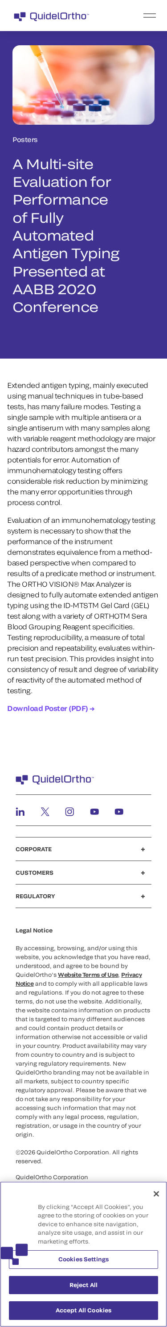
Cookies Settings (83, 1259)
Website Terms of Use (88, 974)
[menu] (138, 15)
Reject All (83, 1284)
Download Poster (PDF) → (50, 708)
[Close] (156, 1194)
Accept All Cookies (83, 1310)
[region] (83, 1254)
